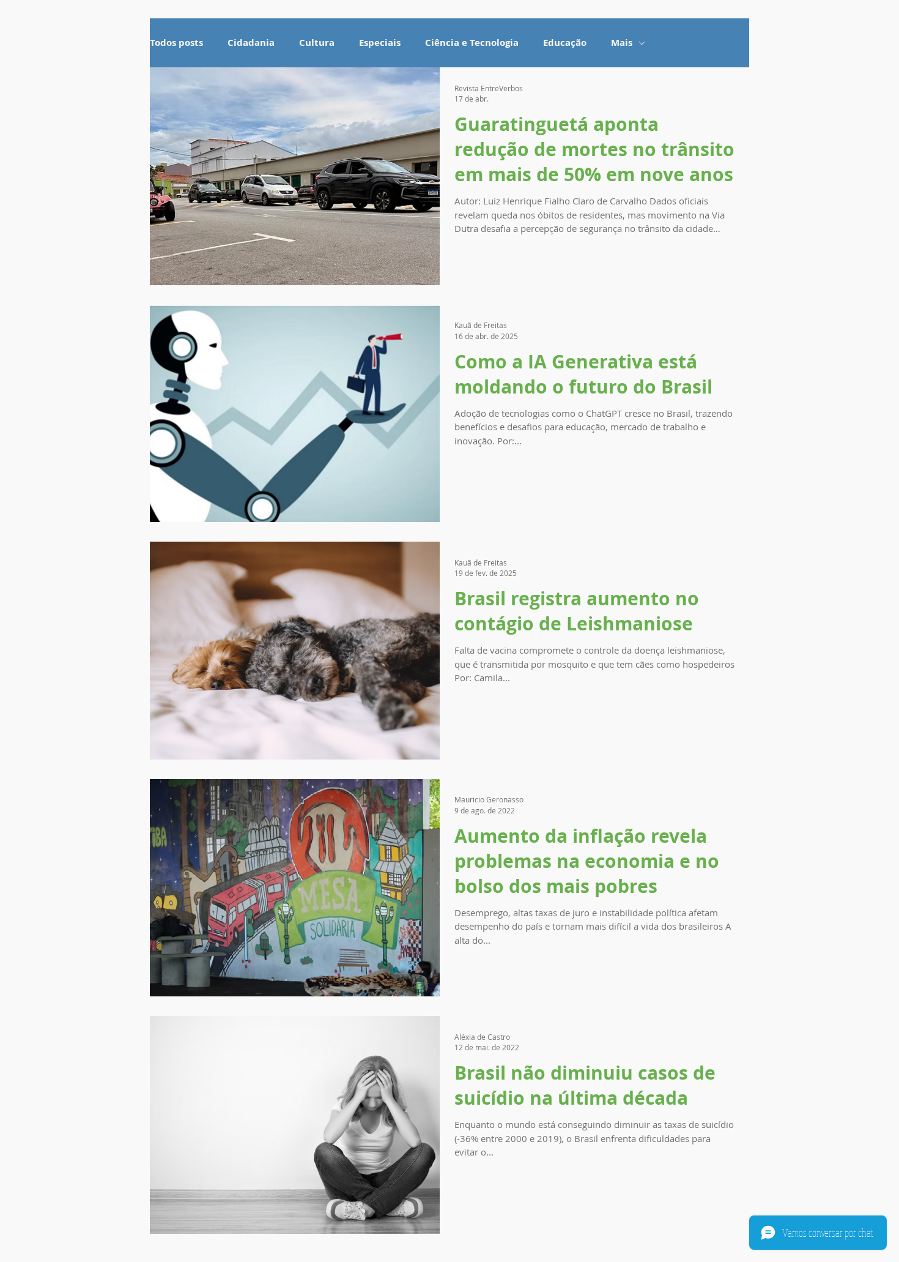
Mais (621, 42)
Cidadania (251, 42)
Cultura (317, 42)
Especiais (380, 42)
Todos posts (176, 42)
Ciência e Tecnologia (472, 42)
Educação (564, 42)
